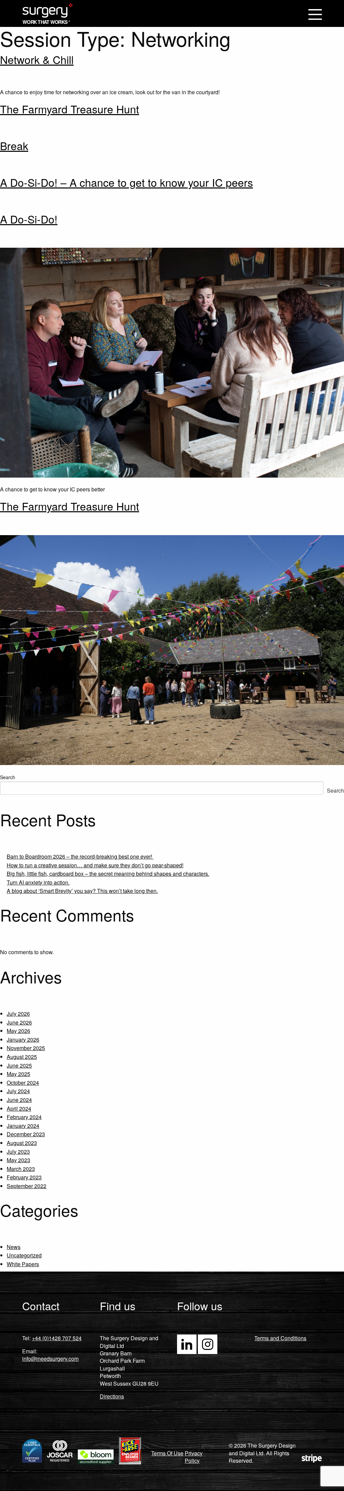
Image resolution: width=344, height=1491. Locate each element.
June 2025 (19, 1065)
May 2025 (18, 1074)
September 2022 (26, 1186)
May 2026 (18, 1031)
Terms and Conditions (280, 1338)
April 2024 (19, 1108)
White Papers (23, 1264)
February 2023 (24, 1177)
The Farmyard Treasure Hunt (69, 108)
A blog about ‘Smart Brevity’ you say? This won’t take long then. (82, 891)
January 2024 (23, 1126)
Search (7, 777)
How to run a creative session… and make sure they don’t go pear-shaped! (95, 865)
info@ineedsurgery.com (50, 1358)
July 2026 (18, 1013)
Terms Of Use (167, 1453)
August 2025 (22, 1057)
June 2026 (19, 1022)
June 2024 (19, 1100)
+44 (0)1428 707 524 (57, 1338)
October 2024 (23, 1082)
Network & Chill (37, 59)
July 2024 (18, 1091)
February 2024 (24, 1117)
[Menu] (315, 15)
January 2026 (23, 1039)
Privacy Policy (194, 1456)
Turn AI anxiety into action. (38, 882)
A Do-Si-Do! (28, 219)
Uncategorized (24, 1255)
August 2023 (22, 1143)
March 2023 (21, 1169)
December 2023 (26, 1134)
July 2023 (18, 1151)
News (13, 1247)
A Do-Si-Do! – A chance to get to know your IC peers (126, 182)
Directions (112, 1396)
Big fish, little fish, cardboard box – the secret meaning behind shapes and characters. (108, 873)
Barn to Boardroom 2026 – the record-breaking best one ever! (80, 856)
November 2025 (26, 1048)
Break (14, 145)
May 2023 (18, 1160)
